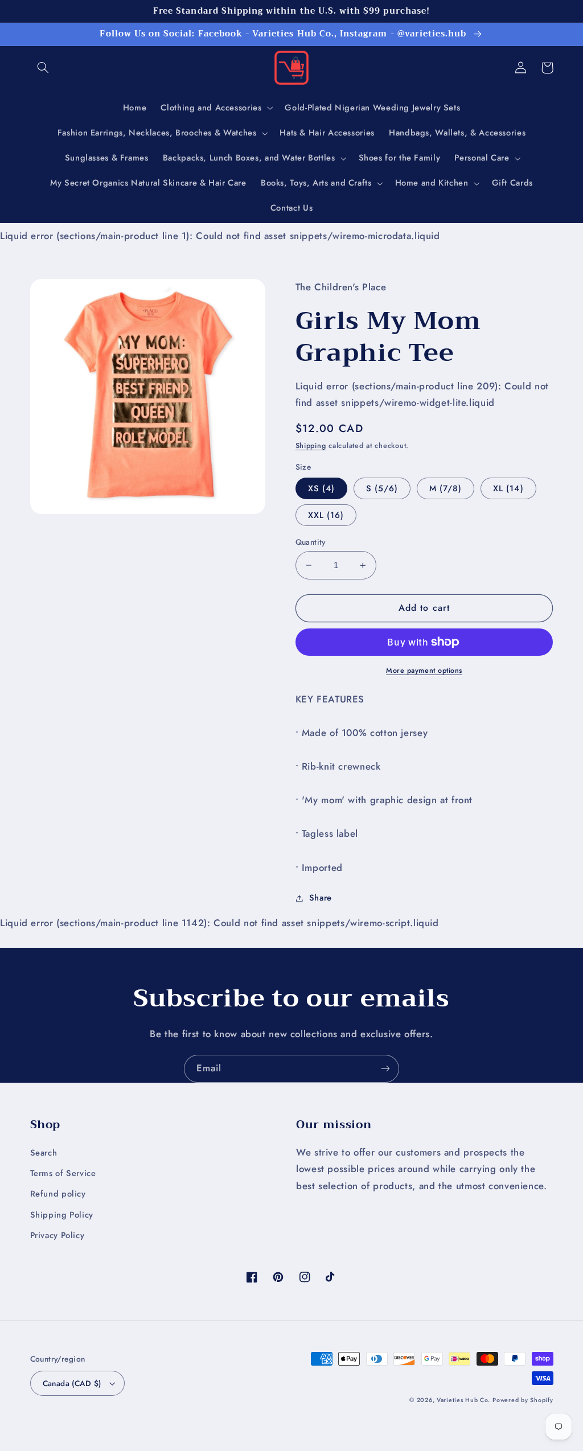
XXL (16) (326, 515)
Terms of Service (63, 1173)
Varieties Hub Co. (463, 1400)
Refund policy (58, 1193)
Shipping (310, 446)
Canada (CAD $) (72, 1383)
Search (44, 1152)
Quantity (310, 542)
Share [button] (320, 897)
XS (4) (321, 488)
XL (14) (508, 488)
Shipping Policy (61, 1215)
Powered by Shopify (522, 1400)
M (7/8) (445, 488)
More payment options (424, 670)
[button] (43, 68)
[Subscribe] (385, 1069)
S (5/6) (382, 488)
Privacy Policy (57, 1235)
